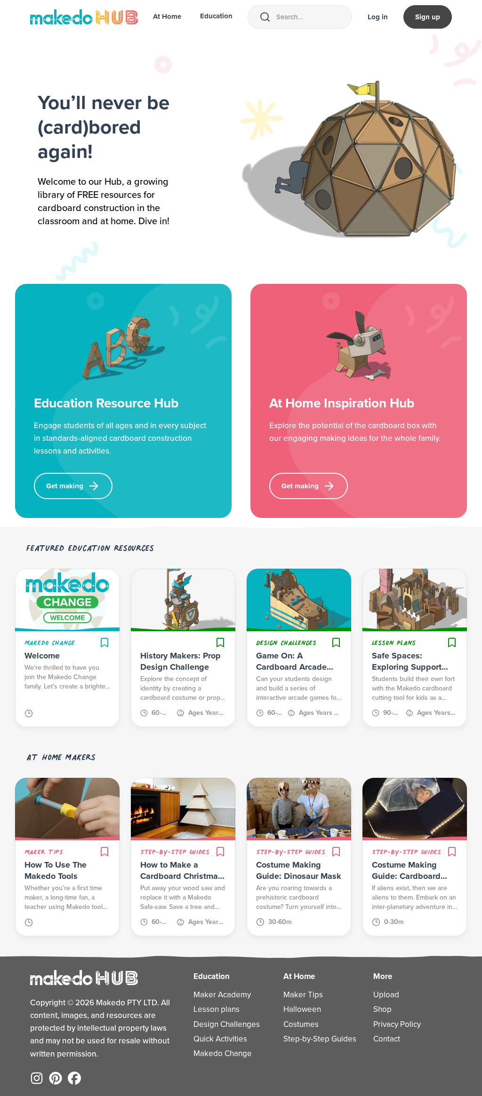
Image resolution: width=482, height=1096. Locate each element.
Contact (386, 1039)
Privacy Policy (397, 1024)
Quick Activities (220, 1039)
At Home (167, 16)
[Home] (84, 17)
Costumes (301, 1024)
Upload (386, 995)
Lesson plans (216, 1009)
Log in (378, 17)
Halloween (302, 1009)
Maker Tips (303, 995)
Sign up (427, 17)
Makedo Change (222, 1053)
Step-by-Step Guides (319, 1039)
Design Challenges (226, 1024)
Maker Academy (222, 995)
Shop (382, 1009)
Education (216, 16)
